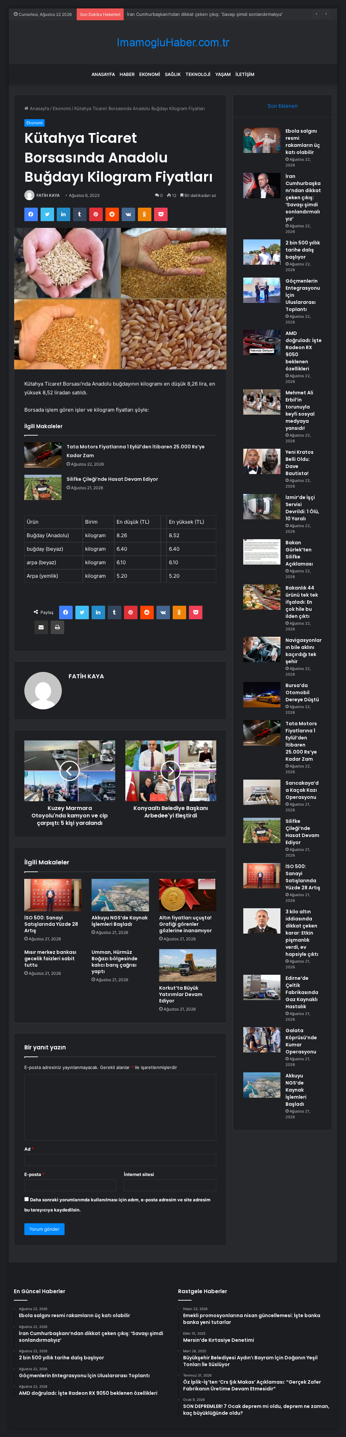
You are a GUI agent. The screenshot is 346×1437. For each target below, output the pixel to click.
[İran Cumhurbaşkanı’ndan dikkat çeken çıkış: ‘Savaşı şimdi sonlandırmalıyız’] (261, 185)
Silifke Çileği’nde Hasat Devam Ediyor (112, 479)
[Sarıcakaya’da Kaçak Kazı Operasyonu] (261, 792)
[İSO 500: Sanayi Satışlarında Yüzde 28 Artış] (53, 895)
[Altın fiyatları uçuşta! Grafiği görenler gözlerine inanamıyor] (188, 895)
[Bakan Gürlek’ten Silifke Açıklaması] (261, 552)
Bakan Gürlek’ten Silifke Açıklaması (299, 553)
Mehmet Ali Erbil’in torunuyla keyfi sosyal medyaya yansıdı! (300, 410)
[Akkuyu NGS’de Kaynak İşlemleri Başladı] (120, 895)
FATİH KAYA (48, 195)
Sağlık (173, 74)
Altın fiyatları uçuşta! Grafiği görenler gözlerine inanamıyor (185, 924)
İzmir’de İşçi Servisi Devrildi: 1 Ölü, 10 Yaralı (302, 508)
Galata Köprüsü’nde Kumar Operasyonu (301, 1041)
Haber (127, 74)
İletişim (245, 74)
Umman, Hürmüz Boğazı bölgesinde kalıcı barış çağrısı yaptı (115, 962)
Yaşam (223, 74)
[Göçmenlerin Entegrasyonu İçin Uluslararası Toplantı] (261, 290)
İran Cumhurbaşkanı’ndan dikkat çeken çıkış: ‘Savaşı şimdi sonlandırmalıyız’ (303, 197)
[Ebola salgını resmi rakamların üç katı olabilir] (261, 140)
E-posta (34, 1174)
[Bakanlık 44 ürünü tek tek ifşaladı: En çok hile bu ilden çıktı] (261, 597)
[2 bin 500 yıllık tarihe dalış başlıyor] (261, 252)
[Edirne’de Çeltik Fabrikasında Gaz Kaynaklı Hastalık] (261, 987)
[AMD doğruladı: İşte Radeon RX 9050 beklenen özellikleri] (261, 342)
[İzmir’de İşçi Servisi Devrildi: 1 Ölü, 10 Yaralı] (261, 506)
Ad (29, 1149)
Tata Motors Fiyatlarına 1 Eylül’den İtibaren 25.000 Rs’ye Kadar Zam (301, 741)
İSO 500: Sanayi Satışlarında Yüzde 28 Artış (51, 924)
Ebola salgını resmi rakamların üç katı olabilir (303, 142)
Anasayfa (103, 74)
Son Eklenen (283, 106)
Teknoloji (198, 74)
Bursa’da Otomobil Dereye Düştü (302, 692)
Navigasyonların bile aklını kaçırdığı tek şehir (304, 651)
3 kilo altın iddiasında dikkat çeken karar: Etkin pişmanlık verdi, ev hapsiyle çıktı (302, 933)
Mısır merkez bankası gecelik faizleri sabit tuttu (50, 958)
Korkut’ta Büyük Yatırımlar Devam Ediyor (180, 994)
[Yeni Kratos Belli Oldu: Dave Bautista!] (261, 461)
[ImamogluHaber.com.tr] (173, 42)
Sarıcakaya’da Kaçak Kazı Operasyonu (302, 790)
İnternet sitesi (139, 1174)
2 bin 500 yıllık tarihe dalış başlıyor (163, 14)
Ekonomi (149, 74)
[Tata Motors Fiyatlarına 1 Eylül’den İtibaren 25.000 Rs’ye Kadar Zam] (42, 455)
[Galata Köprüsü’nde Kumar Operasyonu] (261, 1039)
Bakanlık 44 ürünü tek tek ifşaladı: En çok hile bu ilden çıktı (302, 602)
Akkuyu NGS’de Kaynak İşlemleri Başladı (120, 920)
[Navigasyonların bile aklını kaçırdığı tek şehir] (261, 649)
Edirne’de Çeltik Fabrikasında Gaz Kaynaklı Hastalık (302, 992)
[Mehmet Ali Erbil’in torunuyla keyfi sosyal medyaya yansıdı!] (261, 402)
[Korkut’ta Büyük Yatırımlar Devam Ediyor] (188, 965)
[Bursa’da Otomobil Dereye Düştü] (261, 694)
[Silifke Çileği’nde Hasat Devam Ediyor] (42, 487)
